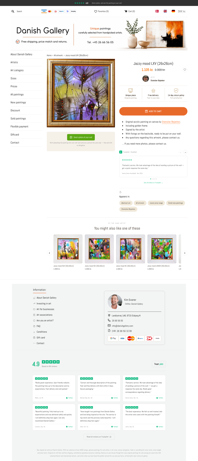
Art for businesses (45, 309)
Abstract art (125, 203)
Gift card (41, 337)
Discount (15, 110)
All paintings (17, 94)
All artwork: (140, 203)
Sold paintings (18, 118)
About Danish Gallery (21, 54)
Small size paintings (175, 203)
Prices (14, 86)
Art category (17, 70)
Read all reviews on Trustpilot (98, 436)
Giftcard (15, 134)
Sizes (13, 78)
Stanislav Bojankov (158, 80)
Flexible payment (19, 126)
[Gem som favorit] (184, 69)
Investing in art (44, 303)
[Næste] (184, 253)
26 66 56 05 (117, 320)
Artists (14, 62)
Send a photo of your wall (83, 137)
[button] (182, 11)
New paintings (18, 102)
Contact (15, 142)
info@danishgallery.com (122, 325)
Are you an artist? (45, 320)
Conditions (42, 331)
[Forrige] (49, 253)
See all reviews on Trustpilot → (153, 183)
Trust (158, 364)
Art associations (44, 314)
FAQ (38, 326)
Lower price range (156, 203)
